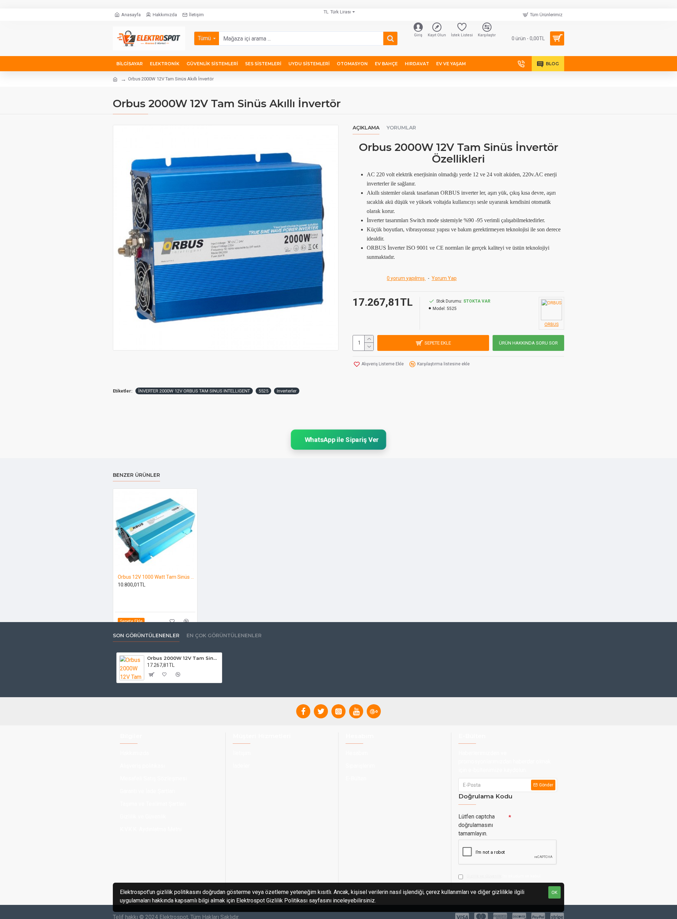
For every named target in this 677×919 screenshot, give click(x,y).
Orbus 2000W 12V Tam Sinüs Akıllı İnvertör (183, 658)
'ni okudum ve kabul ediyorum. (503, 879)
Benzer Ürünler (136, 475)
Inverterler (287, 391)
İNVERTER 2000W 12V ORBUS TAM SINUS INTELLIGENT (194, 391)
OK (554, 892)
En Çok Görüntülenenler (224, 636)
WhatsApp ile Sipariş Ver (341, 439)
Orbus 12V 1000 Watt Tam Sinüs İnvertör (156, 577)
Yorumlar (401, 128)
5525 (263, 391)
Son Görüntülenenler (146, 636)
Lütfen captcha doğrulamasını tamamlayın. (476, 825)
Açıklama (366, 128)
